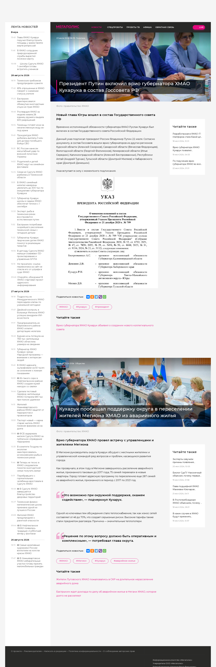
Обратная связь (164, 27)
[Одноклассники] (92, 297)
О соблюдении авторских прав (119, 651)
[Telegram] (96, 297)
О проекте (16, 651)
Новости (96, 27)
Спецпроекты (115, 27)
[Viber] (100, 297)
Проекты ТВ (133, 27)
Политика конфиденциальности (84, 651)
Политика (80, 38)
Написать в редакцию (55, 651)
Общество (80, 363)
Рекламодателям (33, 651)
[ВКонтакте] (88, 297)
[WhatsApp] (104, 297)
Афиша (147, 27)
